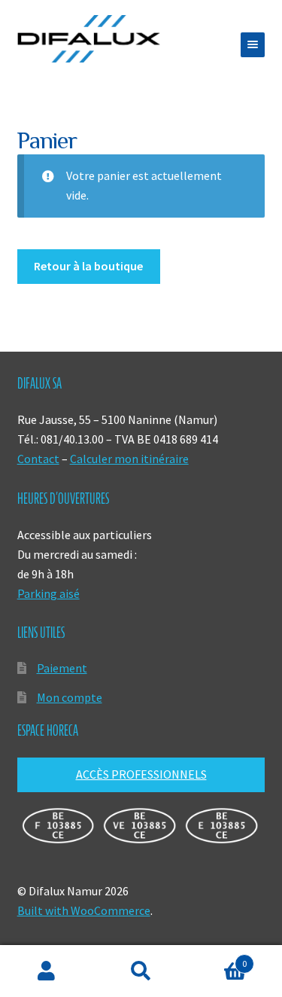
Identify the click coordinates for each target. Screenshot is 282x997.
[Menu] (253, 44)
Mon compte (69, 697)
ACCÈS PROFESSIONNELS (141, 774)
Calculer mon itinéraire (129, 458)
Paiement (62, 667)
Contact (38, 458)
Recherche (141, 971)
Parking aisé (48, 593)
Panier (217, 958)
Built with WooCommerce (83, 910)
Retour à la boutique (88, 265)
